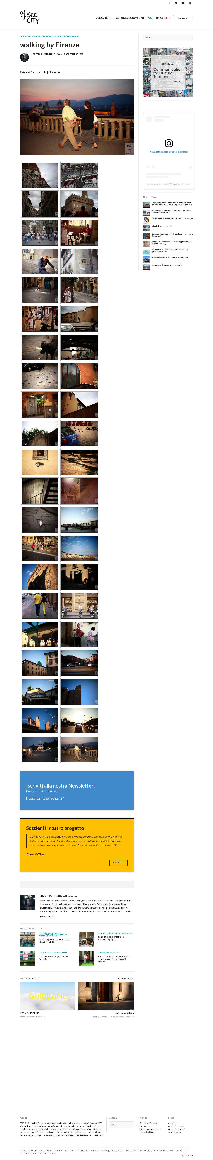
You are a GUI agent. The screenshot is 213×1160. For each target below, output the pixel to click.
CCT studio (183, 18)
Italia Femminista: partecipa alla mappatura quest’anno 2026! (170, 250)
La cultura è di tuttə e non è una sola (167, 265)
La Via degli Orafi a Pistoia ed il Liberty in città (55, 940)
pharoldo (54, 72)
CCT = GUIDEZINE (29, 1013)
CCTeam (23, 1017)
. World (101, 953)
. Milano (43, 953)
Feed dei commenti (176, 1129)
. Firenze (25, 37)
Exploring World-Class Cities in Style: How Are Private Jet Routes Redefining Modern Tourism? (172, 204)
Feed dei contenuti (176, 1126)
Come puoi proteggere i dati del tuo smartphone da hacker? (172, 235)
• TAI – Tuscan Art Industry (149, 1129)
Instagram (47, 917)
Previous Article (31, 979)
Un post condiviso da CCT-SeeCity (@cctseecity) (170, 184)
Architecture (54, 933)
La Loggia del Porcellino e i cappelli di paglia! (112, 938)
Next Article (125, 979)
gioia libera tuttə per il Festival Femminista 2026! (172, 218)
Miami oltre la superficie (162, 226)
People (109, 953)
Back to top (185, 1156)
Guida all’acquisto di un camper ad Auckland (170, 257)
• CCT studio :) (144, 1126)
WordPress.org (174, 1132)
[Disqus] (77, 1065)
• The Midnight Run (147, 1132)
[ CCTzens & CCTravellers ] (129, 17)
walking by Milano (124, 1013)
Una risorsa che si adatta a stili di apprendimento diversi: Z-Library (172, 243)
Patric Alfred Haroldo (46, 54)
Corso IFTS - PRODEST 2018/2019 (53, 934)
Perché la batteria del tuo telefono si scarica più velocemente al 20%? (172, 211)
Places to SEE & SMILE (65, 37)
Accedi (171, 1123)
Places (47, 37)
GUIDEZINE (102, 17)
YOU (150, 17)
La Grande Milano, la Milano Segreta (53, 957)
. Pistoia (43, 933)
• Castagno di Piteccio (148, 1123)
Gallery (37, 37)
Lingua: (160, 17)
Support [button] (118, 862)
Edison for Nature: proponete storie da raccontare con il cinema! (113, 959)
